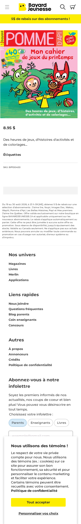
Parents (18, 423)
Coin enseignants (22, 320)
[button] (7, 7)
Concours (16, 325)
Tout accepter (38, 502)
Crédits (14, 360)
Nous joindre (19, 304)
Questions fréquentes (26, 309)
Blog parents (19, 314)
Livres (13, 269)
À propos (16, 349)
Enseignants (40, 423)
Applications (19, 280)
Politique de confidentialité (34, 491)
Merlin (14, 274)
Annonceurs (18, 354)
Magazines (17, 264)
